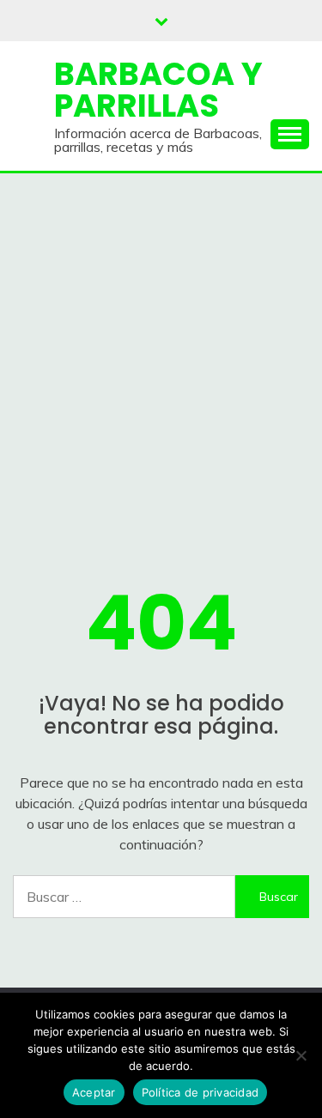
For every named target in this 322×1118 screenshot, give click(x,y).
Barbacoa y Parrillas (158, 89)
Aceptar (94, 1092)
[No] (300, 1055)
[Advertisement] (161, 343)
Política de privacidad (200, 1092)
